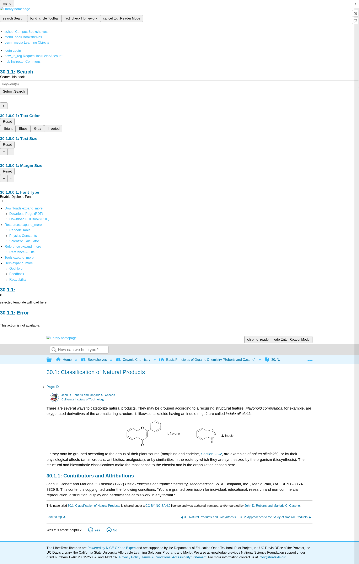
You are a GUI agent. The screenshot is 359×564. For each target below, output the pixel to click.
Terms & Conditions (156, 557)
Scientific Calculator (24, 241)
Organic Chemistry (136, 359)
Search (54, 350)
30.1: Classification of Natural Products (94, 505)
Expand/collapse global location (309, 358)
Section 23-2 (211, 454)
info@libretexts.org (272, 557)
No (115, 530)
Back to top (54, 517)
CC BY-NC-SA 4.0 (157, 505)
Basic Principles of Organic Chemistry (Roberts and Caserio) (210, 359)
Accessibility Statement (189, 557)
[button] (16, 274)
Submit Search (14, 91)
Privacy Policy (129, 557)
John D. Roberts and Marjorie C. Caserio (88, 394)
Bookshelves (97, 359)
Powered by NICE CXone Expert (111, 548)
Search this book (12, 77)
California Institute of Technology (82, 399)
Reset (7, 121)
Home (67, 359)
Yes (97, 530)
